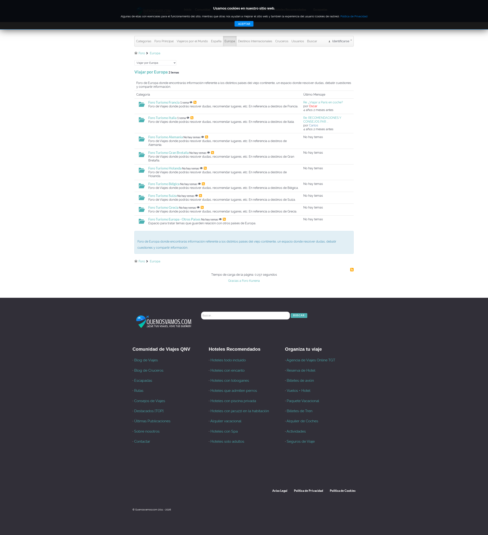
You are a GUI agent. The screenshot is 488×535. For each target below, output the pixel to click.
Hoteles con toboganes (229, 380)
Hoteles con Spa (224, 431)
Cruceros (281, 41)
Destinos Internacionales (255, 41)
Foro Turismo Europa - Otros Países (174, 219)
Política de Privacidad (308, 490)
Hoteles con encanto (227, 370)
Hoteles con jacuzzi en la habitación (239, 411)
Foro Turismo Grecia (163, 207)
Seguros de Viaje (301, 441)
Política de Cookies (343, 490)
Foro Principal (164, 41)
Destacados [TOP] (149, 411)
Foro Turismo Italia (162, 118)
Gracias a (234, 281)
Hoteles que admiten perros (233, 391)
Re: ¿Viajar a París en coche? (323, 102)
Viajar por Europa (151, 71)
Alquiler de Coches (302, 421)
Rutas (138, 391)
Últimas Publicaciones (152, 421)
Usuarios (297, 41)
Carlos (313, 125)
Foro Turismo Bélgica (164, 184)
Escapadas (143, 380)
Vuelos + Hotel (298, 391)
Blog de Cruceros (148, 370)
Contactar (142, 441)
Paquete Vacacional (303, 401)
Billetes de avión (300, 380)
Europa (230, 41)
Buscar (312, 41)
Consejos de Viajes (149, 401)
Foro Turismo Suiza (162, 196)
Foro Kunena (251, 281)
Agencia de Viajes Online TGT (311, 360)
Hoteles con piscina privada (233, 401)
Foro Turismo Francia (164, 102)
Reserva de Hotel (301, 370)
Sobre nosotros (147, 431)
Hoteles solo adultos (227, 441)
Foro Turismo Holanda (164, 168)
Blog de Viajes (146, 360)
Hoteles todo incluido (228, 360)
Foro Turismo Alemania (165, 137)
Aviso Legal (279, 490)
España (216, 41)
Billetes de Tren (299, 411)
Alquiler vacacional (225, 421)
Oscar (313, 106)
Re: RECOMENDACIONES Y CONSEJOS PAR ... (322, 119)
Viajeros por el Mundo (192, 41)
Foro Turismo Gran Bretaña (168, 153)
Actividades (296, 431)
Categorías (143, 41)
